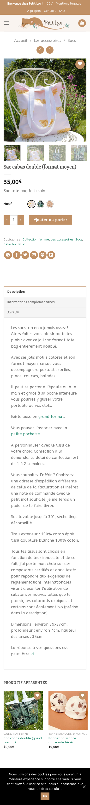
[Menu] (6, 23)
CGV (50, 3)
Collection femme (36, 239)
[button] (31, 204)
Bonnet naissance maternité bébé (62, 740)
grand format (51, 416)
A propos (34, 11)
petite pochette (25, 434)
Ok (45, 796)
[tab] (45, 291)
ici (32, 654)
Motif (8, 204)
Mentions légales (68, 3)
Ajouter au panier (50, 220)
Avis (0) (13, 312)
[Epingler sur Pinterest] (43, 255)
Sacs (72, 40)
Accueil (20, 40)
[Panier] (82, 23)
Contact (50, 11)
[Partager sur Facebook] (17, 255)
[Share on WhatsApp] (8, 255)
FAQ (62, 11)
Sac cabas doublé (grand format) (23, 740)
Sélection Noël (14, 244)
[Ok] (84, 786)
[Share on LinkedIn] (51, 255)
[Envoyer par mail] (34, 255)
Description (16, 291)
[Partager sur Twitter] (25, 255)
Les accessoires (47, 40)
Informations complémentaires (30, 302)
